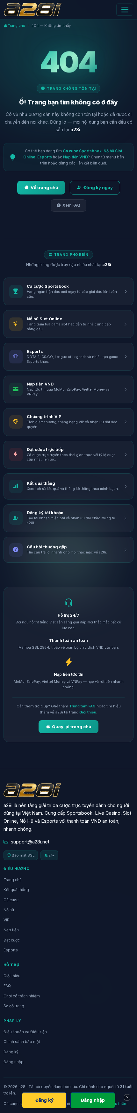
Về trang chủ (44, 187)
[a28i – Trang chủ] (32, 9)
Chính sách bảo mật (22, 1042)
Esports (44, 157)
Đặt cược (12, 940)
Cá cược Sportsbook (82, 151)
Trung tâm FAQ (82, 706)
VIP (7, 920)
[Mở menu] (124, 10)
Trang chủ (16, 25)
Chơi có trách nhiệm (22, 996)
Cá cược (11, 900)
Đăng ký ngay (98, 187)
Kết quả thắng (16, 890)
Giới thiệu (87, 712)
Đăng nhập (14, 1062)
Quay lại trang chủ (71, 726)
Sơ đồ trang (14, 1006)
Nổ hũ (9, 910)
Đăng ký (11, 1052)
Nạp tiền (11, 930)
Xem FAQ (71, 205)
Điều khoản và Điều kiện (25, 1032)
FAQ (7, 986)
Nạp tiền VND (75, 157)
